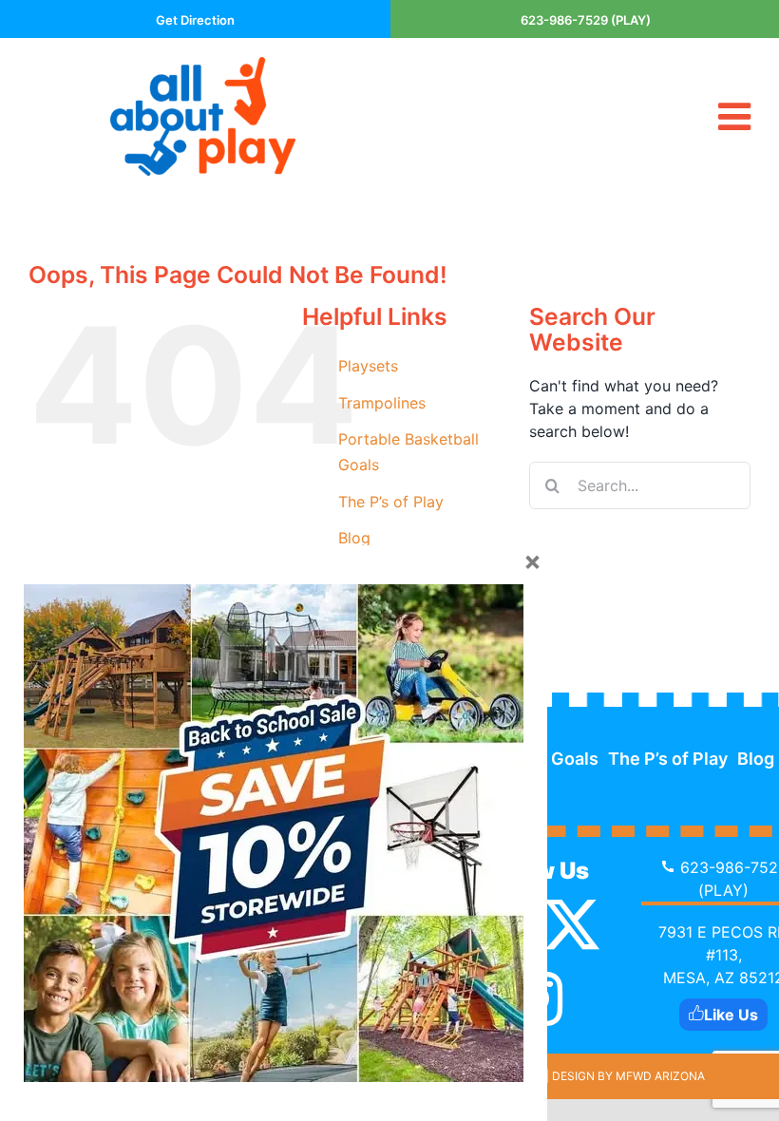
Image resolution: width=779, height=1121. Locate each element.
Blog (354, 537)
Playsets (368, 365)
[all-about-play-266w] (202, 64)
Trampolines (382, 402)
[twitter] (571, 924)
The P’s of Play (391, 501)
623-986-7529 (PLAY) (586, 20)
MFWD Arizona (660, 1076)
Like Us (731, 1014)
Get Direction (195, 20)
